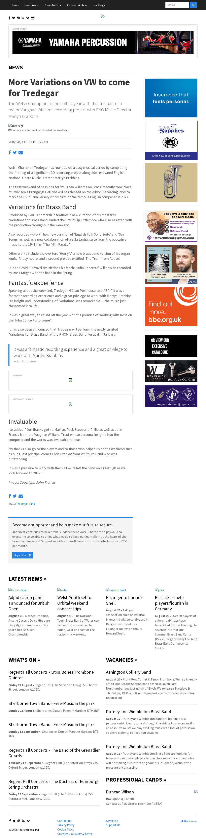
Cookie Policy (65, 829)
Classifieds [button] (52, 5)
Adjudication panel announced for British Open (28, 603)
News (15, 5)
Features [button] (31, 5)
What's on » (24, 659)
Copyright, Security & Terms (75, 834)
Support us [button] (21, 555)
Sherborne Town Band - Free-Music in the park (51, 703)
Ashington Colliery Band (128, 672)
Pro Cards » (136, 779)
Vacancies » (121, 659)
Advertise (112, 821)
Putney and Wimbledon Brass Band (138, 711)
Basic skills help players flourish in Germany (171, 603)
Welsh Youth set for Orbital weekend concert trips (75, 603)
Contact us (64, 821)
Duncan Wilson (120, 792)
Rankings (99, 5)
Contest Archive (77, 5)
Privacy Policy (65, 825)
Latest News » (27, 578)
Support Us (113, 825)
